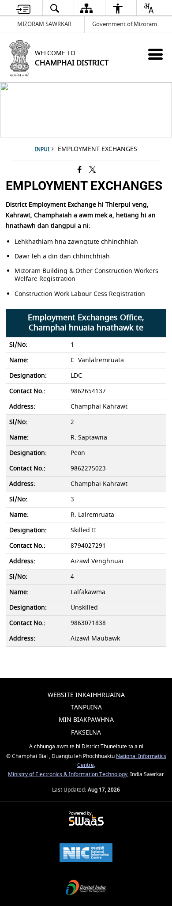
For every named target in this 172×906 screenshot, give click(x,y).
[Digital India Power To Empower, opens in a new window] (86, 888)
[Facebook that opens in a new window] (79, 170)
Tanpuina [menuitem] (86, 707)
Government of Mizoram (124, 24)
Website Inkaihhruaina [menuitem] (86, 695)
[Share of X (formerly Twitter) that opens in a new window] (92, 170)
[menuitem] (23, 8)
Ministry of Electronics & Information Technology (67, 774)
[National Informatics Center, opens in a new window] (86, 854)
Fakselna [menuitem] (86, 732)
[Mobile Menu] (155, 54)
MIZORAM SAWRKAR (44, 24)
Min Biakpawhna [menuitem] (86, 719)
